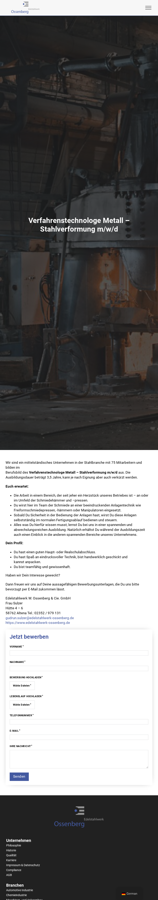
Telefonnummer (21, 715)
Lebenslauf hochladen (26, 696)
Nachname (17, 662)
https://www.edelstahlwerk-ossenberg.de (38, 623)
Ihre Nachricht (20, 746)
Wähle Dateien (21, 685)
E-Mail (14, 730)
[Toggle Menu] (148, 7)
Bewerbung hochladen (25, 677)
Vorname (16, 646)
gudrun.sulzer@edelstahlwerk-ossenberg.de (40, 618)
